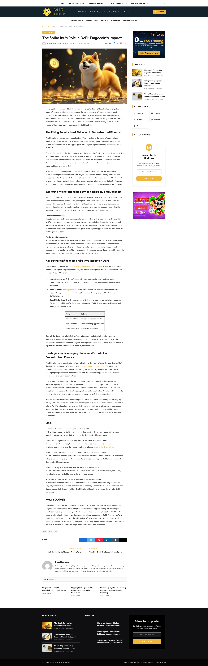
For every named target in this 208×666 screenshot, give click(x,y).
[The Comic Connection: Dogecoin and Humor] (137, 72)
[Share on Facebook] (114, 43)
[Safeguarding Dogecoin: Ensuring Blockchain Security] (137, 83)
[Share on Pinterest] (121, 43)
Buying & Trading (138, 3)
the (56, 531)
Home (62, 3)
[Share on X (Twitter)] (117, 43)
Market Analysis (96, 3)
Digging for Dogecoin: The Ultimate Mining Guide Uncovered (82, 590)
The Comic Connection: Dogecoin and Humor (153, 71)
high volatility (71, 289)
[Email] (34, 136)
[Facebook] (34, 114)
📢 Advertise (159, 12)
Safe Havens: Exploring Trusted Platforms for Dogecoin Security (109, 641)
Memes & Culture (77, 21)
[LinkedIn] (34, 125)
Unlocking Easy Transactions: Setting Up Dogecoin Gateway (108, 632)
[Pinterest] (34, 131)
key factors (73, 273)
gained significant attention (91, 266)
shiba (50, 531)
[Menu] (44, 3)
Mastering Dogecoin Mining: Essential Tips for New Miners (109, 12)
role (44, 531)
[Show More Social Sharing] (125, 43)
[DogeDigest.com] (53, 11)
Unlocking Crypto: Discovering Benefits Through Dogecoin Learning (113, 590)
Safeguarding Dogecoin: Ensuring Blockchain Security (153, 83)
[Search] (165, 3)
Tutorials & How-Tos (130, 21)
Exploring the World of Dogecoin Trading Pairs (64, 552)
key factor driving (57, 153)
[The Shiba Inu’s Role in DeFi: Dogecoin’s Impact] (84, 76)
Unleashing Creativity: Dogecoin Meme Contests (106, 552)
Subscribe (149, 179)
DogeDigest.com (54, 43)
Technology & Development (110, 21)
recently (76, 266)
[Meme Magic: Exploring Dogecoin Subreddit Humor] (137, 96)
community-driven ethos (104, 447)
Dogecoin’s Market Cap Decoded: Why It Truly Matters (54, 589)
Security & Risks (92, 21)
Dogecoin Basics (117, 3)
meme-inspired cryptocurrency (92, 366)
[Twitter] (34, 120)
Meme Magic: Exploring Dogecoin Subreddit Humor (154, 95)
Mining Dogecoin (76, 3)
